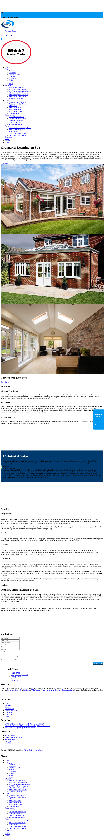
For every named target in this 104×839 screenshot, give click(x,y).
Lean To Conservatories (16, 122)
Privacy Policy (5, 665)
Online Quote (9, 714)
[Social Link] (1, 39)
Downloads (12, 78)
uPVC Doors (13, 106)
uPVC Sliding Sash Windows (18, 95)
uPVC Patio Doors (15, 107)
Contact (7, 142)
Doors (7, 100)
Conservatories (9, 115)
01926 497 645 (16, 673)
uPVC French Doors (15, 109)
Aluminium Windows (16, 98)
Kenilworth (26, 690)
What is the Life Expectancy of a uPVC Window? (21, 727)
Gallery (11, 80)
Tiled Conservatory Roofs (17, 129)
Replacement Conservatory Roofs (20, 128)
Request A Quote (10, 31)
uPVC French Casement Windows (20, 91)
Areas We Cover (14, 74)
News (11, 84)
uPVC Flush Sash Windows (18, 89)
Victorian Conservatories (17, 124)
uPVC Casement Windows (17, 87)
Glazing (7, 139)
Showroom (12, 73)
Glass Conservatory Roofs (17, 133)
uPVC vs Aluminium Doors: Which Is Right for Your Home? (24, 724)
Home (7, 67)
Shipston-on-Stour (68, 690)
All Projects (12, 71)
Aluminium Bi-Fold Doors (17, 102)
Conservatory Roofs (11, 710)
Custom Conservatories (16, 117)
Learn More (4, 163)
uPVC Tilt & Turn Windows (18, 96)
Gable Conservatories (16, 120)
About (7, 69)
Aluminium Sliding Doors (17, 104)
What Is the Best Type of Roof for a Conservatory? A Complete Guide (27, 726)
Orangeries (8, 137)
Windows (8, 85)
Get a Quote (5, 382)
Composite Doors (14, 113)
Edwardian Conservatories (17, 118)
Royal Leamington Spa (14, 690)
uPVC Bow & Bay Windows (18, 93)
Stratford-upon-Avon (47, 690)
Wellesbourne (35, 690)
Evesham (58, 690)
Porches (7, 140)
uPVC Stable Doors (15, 111)
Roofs (7, 126)
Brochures (12, 76)
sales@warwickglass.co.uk (19, 675)
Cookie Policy (38, 750)
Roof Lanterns (13, 131)
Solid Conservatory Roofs (17, 135)
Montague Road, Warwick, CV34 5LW (16, 678)
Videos (11, 82)
